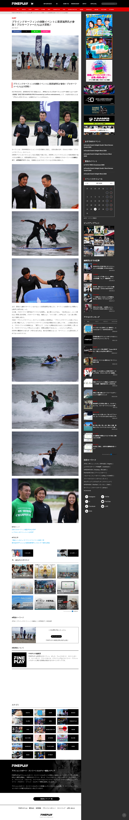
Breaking (96, 469)
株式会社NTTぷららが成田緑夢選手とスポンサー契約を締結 (31, 543)
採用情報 (38, 808)
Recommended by (68, 611)
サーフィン (87, 487)
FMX (64, 9)
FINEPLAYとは (22, 808)
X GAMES (110, 475)
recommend (87, 490)
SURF (30, 9)
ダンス (104, 478)
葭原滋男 (49, 621)
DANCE (37, 9)
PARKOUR (89, 9)
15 (107, 201)
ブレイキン (102, 484)
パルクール (87, 475)
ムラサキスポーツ (89, 466)
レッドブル (95, 463)
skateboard (106, 466)
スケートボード (96, 487)
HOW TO (66, 3)
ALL (18, 9)
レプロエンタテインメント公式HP (23, 532)
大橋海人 (34, 621)
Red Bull (95, 484)
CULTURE (103, 9)
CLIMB (43, 9)
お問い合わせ (71, 808)
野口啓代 (103, 469)
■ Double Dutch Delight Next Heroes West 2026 (98, 155)
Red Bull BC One (89, 472)
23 (111, 205)
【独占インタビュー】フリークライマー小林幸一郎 (28, 540)
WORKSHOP (75, 3)
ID (57, 3)
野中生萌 (103, 463)
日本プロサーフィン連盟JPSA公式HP (24, 529)
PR (90, 463)
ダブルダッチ (97, 481)
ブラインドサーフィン (23, 621)
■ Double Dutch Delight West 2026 (95, 150)
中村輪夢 (98, 466)
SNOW (81, 9)
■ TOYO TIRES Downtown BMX (94, 165)
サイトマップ (61, 808)
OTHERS (111, 9)
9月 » (111, 183)
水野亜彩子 (41, 621)
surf (14, 18)
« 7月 (86, 183)
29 (107, 209)
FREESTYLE (56, 9)
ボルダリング (88, 481)
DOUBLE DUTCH (72, 9)
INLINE (96, 9)
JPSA (13, 621)
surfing (103, 475)
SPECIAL (94, 3)
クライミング (107, 481)
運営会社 (31, 808)
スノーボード (96, 475)
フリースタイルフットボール (92, 478)
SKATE (24, 9)
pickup (105, 487)
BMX (49, 9)
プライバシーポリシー (49, 808)
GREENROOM (88, 469)
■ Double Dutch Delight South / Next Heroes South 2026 (98, 146)
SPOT (84, 3)
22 (107, 205)
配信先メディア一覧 (46, 799)
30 (111, 209)
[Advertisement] (30, 688)
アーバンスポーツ (100, 472)
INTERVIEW (48, 3)
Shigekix (109, 463)
